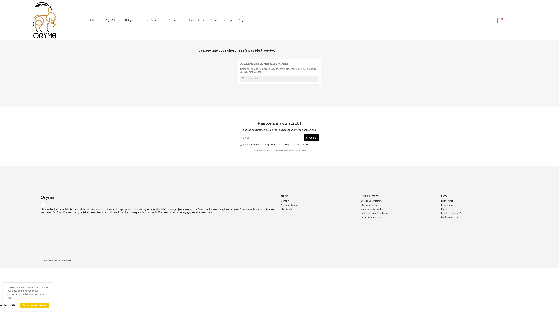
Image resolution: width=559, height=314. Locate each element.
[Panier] (501, 20)
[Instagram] (43, 204)
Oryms (213, 20)
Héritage (228, 20)
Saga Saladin (112, 20)
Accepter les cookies (34, 305)
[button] (487, 20)
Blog (241, 20)
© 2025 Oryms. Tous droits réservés (56, 260)
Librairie (95, 20)
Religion (129, 20)
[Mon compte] (520, 20)
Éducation (174, 20)
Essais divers (196, 20)
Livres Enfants (151, 20)
